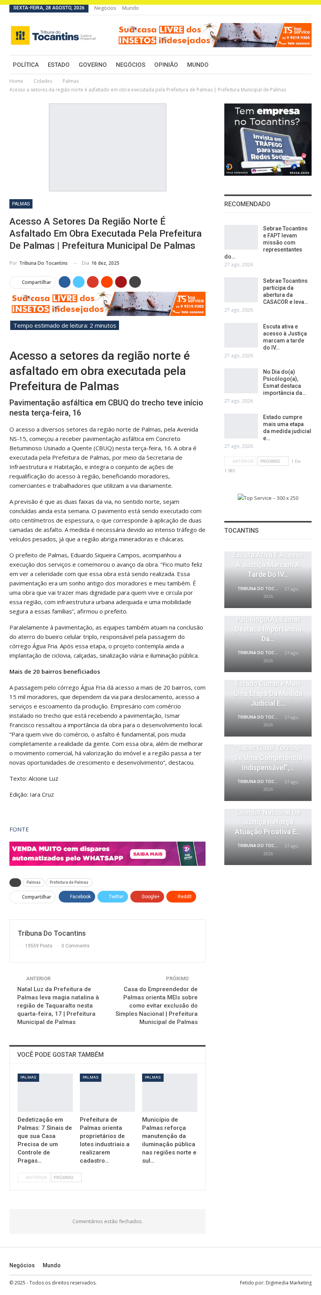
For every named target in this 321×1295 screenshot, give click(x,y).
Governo (93, 64)
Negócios (105, 7)
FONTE (19, 829)
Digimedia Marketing (289, 1282)
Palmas (21, 204)
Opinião (166, 64)
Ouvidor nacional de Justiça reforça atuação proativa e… (268, 822)
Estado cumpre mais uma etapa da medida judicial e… (268, 693)
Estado (59, 64)
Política (26, 64)
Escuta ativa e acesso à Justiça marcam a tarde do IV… (268, 564)
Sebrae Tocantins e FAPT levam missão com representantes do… (266, 242)
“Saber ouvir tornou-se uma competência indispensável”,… (268, 757)
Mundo (130, 7)
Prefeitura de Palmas (69, 882)
